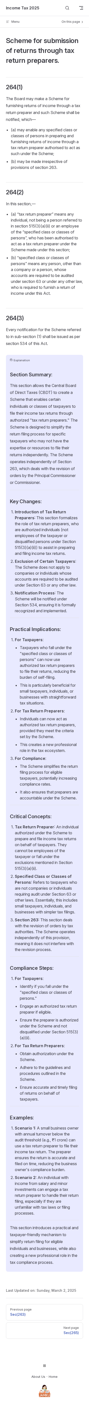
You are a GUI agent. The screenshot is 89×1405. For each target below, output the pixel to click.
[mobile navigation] (81, 8)
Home (53, 1377)
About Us (38, 1377)
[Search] (67, 8)
